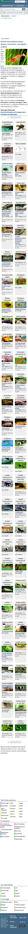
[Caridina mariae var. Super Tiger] (7, 727)
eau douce (2, 58)
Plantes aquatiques (20, 836)
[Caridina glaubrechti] (20, 629)
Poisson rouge (5, 803)
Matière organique (20, 904)
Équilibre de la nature (6, 902)
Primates (3, 896)
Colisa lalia (4, 812)
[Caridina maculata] (20, 688)
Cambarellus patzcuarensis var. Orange (21, 354)
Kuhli (21, 816)
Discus (12, 814)
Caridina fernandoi (7, 622)
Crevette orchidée (20, 633)
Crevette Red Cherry (6, 829)
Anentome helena (7, 163)
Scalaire (12, 811)
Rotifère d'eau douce (20, 309)
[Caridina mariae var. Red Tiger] (20, 708)
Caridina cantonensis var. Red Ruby (20, 542)
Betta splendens (4, 809)
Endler (21, 806)
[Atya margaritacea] (7, 230)
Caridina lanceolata (7, 665)
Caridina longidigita (7, 683)
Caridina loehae (20, 665)
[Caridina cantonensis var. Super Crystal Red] (7, 567)
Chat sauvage (5, 890)
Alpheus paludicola (20, 143)
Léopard (17, 893)
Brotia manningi (20, 316)
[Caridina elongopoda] (7, 609)
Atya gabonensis (20, 202)
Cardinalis (13, 806)
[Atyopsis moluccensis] (7, 258)
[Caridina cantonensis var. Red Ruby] (20, 548)
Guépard (17, 896)
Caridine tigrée (19, 571)
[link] (7, 1)
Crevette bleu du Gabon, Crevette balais (19, 213)
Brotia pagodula (7, 334)
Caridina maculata (21, 683)
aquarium (5, 76)
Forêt (16, 902)
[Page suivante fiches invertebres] (20, 117)
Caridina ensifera (20, 602)
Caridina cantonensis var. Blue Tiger (20, 501)
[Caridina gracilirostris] (7, 649)
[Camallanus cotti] (20, 339)
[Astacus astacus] (7, 207)
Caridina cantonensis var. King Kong (20, 523)
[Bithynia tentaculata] (7, 305)
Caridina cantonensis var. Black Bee (20, 458)
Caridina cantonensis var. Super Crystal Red (7, 560)
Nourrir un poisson (20, 824)
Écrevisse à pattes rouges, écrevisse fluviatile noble (6, 213)
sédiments (11, 87)
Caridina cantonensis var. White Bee (7, 582)
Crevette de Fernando (7, 631)
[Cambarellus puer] (7, 378)
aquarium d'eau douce (18, 81)
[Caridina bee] (7, 443)
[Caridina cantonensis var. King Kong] (20, 530)
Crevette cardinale (20, 589)
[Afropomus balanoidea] (7, 150)
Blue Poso (4, 692)
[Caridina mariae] (7, 705)
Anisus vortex (21, 163)
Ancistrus (13, 816)
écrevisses (18, 70)
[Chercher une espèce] (23, 9)
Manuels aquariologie (13, 916)
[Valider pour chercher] (26, 1)
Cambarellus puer (7, 374)
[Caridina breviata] (20, 443)
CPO (16, 365)
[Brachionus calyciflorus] (20, 305)
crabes (3, 72)
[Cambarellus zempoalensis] (20, 402)
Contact (12, 921)
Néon (11, 803)
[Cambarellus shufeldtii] (20, 380)
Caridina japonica (20, 642)
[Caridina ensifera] (20, 607)
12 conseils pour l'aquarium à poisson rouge (6, 825)
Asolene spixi (20, 183)
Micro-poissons (5, 836)
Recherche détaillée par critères (15, 12)
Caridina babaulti (20, 417)
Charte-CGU (22, 917)
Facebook (22, 922)
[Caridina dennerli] (20, 585)
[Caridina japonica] (20, 647)
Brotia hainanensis (7, 316)
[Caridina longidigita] (7, 688)
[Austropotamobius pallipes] (7, 281)
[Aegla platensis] (20, 127)
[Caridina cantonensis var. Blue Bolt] (7, 508)
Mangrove (4, 910)
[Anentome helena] (7, 168)
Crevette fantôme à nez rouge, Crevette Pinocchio (7, 655)
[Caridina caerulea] (7, 461)
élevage (20, 76)
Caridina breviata (20, 438)
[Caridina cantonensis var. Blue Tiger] (20, 508)
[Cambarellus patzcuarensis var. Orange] (20, 361)
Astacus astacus (7, 202)
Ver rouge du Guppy (20, 343)
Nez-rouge (4, 818)
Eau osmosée (18, 833)
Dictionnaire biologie (7, 5)
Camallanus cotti (20, 334)
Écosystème (4, 907)
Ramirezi (12, 808)
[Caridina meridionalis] (20, 727)
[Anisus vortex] (20, 168)
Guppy (21, 803)
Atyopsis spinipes (21, 252)
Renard (3, 893)
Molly (21, 811)
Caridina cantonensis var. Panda (7, 542)
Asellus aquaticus (7, 183)
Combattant (4, 806)
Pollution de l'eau (19, 910)
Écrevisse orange (6, 234)
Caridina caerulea (7, 456)
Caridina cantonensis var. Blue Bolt (7, 501)
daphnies (3, 78)
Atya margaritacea (7, 225)
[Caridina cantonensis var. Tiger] (20, 567)
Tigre (16, 890)
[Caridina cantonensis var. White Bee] (7, 589)
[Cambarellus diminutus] (7, 359)
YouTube (22, 926)
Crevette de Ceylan (20, 426)
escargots (12, 72)
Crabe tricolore (6, 428)
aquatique (15, 68)
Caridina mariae (7, 701)
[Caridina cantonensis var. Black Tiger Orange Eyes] (20, 486)
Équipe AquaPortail (13, 926)
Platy (21, 808)
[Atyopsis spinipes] (20, 256)
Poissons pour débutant (5, 833)
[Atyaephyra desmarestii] (20, 232)
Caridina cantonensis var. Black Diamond (7, 477)
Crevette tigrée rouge (20, 712)
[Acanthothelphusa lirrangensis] (7, 129)
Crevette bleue (19, 512)
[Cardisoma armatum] (7, 424)
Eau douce (18, 831)
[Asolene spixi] (20, 188)
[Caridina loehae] (20, 670)
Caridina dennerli (20, 580)
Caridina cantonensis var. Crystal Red (7, 523)
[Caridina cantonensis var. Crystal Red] (7, 530)
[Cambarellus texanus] (7, 402)
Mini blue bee (18, 674)
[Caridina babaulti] (20, 422)
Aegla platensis (20, 122)
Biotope (3, 904)
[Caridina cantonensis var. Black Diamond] (7, 484)
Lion (16, 888)
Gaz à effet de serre (20, 907)
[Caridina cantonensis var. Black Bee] (20, 465)
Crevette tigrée (6, 710)
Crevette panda (19, 447)
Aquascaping (18, 839)
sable (19, 85)
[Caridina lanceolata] (7, 670)
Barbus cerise (4, 815)
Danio (21, 814)
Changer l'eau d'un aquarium (20, 827)
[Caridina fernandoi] (7, 627)
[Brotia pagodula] (7, 339)
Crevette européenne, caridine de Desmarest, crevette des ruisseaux (20, 239)
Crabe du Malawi (6, 133)
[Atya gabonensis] (20, 207)
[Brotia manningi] (20, 321)
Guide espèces (20, 5)
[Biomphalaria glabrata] (20, 281)
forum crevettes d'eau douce (10, 93)
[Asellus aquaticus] (7, 188)
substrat (13, 85)
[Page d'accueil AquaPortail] (7, 2)
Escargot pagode (6, 343)
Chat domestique (5, 888)
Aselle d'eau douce (6, 192)
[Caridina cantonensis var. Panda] (7, 548)
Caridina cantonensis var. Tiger (20, 560)
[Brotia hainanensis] (7, 321)
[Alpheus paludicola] (20, 148)
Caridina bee (7, 438)
